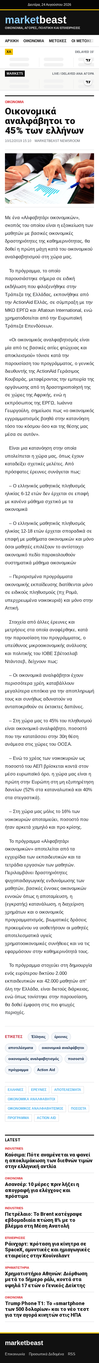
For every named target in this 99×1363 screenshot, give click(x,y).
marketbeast (24, 1343)
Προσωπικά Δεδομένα (46, 1354)
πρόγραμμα (18, 1070)
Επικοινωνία (15, 1354)
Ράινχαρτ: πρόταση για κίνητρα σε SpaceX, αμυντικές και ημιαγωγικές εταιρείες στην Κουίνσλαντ (47, 1249)
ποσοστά (76, 1059)
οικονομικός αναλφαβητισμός (33, 1059)
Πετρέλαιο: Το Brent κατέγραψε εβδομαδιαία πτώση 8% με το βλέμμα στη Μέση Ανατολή (43, 1219)
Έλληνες (38, 1037)
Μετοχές (58, 41)
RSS (71, 1354)
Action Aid (46, 1070)
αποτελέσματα (20, 1048)
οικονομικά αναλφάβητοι (63, 1048)
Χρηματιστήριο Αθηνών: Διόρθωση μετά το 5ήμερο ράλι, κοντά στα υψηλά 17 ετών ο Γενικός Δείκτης (46, 1279)
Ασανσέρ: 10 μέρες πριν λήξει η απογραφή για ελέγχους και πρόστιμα (42, 1190)
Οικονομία (33, 41)
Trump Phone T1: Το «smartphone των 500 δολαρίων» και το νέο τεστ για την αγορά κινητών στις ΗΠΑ (47, 1309)
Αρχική (11, 41)
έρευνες (61, 1037)
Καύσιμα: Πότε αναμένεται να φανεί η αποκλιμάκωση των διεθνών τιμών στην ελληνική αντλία (48, 1160)
